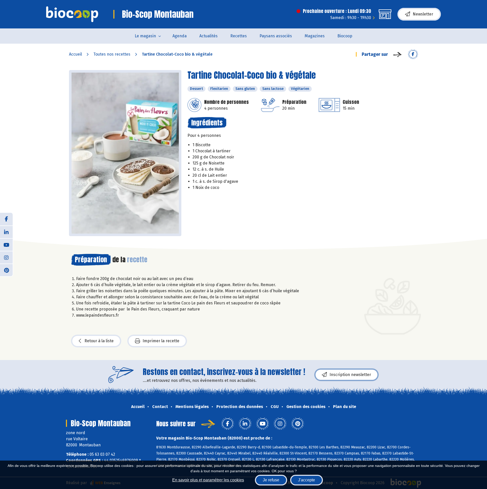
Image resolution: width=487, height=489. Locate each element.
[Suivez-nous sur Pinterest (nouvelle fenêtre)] (6, 270)
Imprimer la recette (161, 340)
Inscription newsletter (350, 374)
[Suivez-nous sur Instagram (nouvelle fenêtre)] (6, 257)
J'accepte (306, 480)
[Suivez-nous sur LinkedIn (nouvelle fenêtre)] (6, 231)
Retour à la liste (99, 340)
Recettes (238, 36)
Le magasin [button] (145, 36)
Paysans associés (275, 36)
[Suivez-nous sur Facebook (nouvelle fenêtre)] (6, 219)
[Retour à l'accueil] (72, 14)
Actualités (208, 36)
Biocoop (344, 36)
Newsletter (423, 14)
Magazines (315, 36)
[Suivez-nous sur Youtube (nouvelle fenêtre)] (6, 244)
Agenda (179, 36)
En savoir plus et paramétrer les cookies (208, 480)
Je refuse (271, 480)
